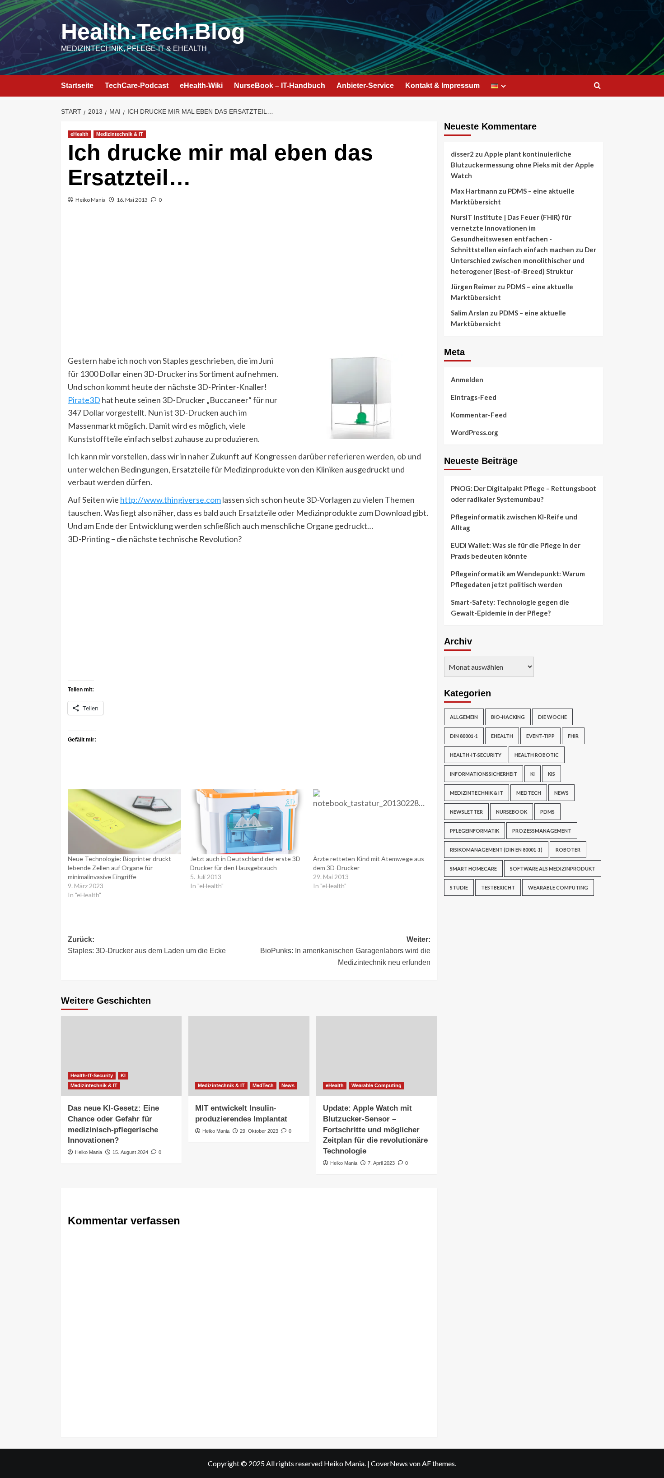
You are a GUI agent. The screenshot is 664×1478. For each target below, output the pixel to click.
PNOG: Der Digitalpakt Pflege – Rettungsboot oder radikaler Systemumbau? (523, 493)
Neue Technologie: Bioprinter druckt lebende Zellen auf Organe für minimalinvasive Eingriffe (119, 867)
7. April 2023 (381, 1163)
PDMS (547, 812)
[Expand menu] (503, 86)
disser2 (462, 154)
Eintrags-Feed (473, 397)
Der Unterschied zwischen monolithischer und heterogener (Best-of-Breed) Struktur (523, 260)
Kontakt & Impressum (442, 85)
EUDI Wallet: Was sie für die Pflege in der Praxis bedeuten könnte (515, 550)
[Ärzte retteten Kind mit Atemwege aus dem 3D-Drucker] (369, 821)
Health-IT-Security (91, 1075)
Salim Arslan (470, 313)
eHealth (79, 134)
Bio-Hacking (508, 717)
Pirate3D (84, 400)
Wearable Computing (376, 1085)
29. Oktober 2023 (259, 1131)
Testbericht (498, 887)
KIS (551, 774)
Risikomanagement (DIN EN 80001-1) (496, 850)
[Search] (597, 86)
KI (123, 1075)
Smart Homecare (473, 868)
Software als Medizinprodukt (552, 868)
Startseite (77, 85)
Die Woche (552, 717)
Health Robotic (536, 755)
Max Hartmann (474, 191)
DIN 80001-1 (464, 736)
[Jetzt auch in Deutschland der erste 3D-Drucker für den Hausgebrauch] (247, 821)
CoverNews (389, 1463)
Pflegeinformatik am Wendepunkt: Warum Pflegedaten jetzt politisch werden (518, 579)
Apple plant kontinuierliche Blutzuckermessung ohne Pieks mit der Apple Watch (522, 165)
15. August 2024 (130, 1152)
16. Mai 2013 (132, 199)
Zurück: (147, 945)
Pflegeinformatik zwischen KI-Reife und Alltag (514, 522)
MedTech (263, 1085)
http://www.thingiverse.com (170, 500)
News (288, 1085)
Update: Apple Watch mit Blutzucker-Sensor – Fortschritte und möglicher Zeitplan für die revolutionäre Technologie (375, 1129)
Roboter (568, 850)
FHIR (573, 736)
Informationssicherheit (483, 774)
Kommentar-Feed (479, 415)
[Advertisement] (249, 286)
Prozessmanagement (541, 831)
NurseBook (511, 812)
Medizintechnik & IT (119, 134)
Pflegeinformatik (474, 831)
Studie (459, 887)
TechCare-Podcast (136, 85)
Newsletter (466, 812)
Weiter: (345, 951)
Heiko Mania (90, 199)
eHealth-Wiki (201, 85)
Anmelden (467, 379)
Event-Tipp (540, 736)
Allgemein (464, 717)
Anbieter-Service (365, 85)
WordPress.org (474, 432)
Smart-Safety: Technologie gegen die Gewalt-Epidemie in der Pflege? (510, 607)
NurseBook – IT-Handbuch (279, 85)
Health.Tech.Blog (153, 31)
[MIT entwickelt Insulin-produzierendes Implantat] (248, 1056)
